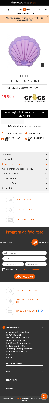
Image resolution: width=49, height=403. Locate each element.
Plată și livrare (8, 178)
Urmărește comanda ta (16, 352)
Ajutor (9, 354)
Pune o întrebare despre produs (17, 168)
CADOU (10, 18)
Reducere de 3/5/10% (15, 346)
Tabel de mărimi (9, 173)
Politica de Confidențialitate (29, 269)
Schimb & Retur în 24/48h (17, 338)
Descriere (6, 154)
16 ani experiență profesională (20, 349)
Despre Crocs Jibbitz (11, 163)
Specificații (6, 159)
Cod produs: (11, 88)
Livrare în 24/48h (13, 335)
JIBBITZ (29, 20)
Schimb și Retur (9, 183)
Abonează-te (24, 276)
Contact (9, 357)
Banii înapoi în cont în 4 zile (18, 343)
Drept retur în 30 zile (15, 340)
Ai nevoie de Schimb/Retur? (18, 332)
